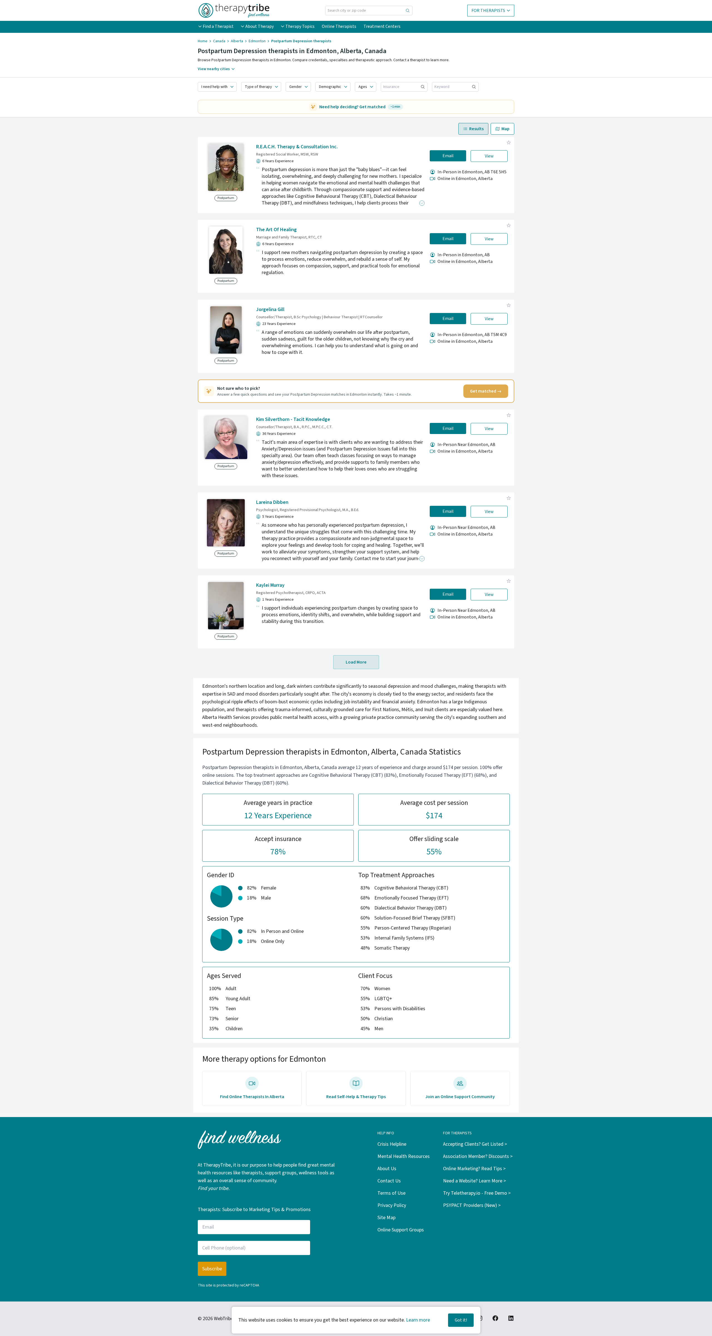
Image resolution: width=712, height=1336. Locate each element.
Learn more (418, 1320)
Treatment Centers (382, 26)
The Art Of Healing (276, 229)
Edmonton (257, 41)
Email (448, 156)
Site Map (386, 1217)
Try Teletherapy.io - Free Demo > (477, 1193)
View (489, 156)
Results (476, 129)
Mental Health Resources (403, 1156)
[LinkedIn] (511, 1318)
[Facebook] (495, 1318)
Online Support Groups (400, 1229)
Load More (356, 662)
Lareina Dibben (272, 502)
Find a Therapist (218, 26)
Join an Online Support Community (460, 1097)
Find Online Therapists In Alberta (252, 1097)
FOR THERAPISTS (488, 11)
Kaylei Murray (270, 585)
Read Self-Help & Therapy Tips (356, 1097)
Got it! (461, 1320)
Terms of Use (391, 1193)
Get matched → (485, 391)
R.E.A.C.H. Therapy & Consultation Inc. (297, 146)
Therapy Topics (300, 26)
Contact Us (389, 1180)
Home (202, 41)
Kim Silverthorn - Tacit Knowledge (293, 419)
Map (505, 129)
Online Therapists (339, 26)
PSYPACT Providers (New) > (472, 1205)
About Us (386, 1168)
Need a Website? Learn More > (474, 1180)
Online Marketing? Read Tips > (474, 1168)
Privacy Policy (391, 1205)
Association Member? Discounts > (478, 1156)
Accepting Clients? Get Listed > (475, 1144)
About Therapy (259, 26)
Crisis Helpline (391, 1144)
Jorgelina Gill (270, 309)
